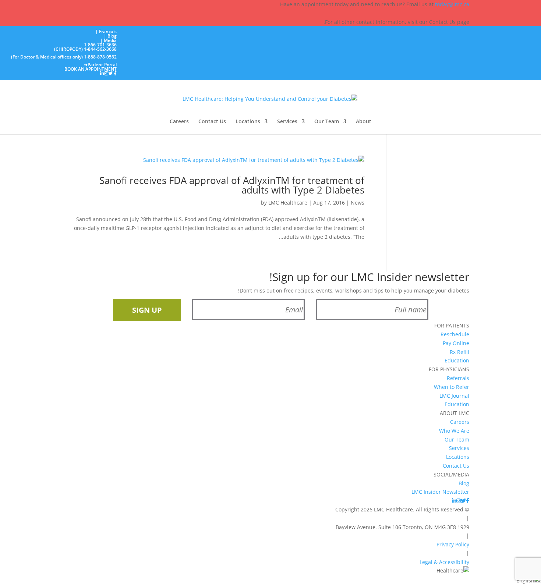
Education (457, 360)
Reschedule (455, 334)
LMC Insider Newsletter (440, 491)
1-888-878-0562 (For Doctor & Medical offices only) (64, 57)
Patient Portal (100, 64)
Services (287, 122)
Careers (179, 122)
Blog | (110, 36)
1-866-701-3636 (100, 45)
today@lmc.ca (452, 4)
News (357, 202)
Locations (248, 122)
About (363, 122)
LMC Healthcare (287, 202)
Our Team (326, 122)
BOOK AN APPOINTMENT (90, 69)
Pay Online (456, 343)
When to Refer (451, 386)
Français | (106, 31)
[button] (270, 580)
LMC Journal (454, 395)
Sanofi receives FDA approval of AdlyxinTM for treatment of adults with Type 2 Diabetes (231, 185)
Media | (108, 40)
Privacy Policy (452, 544)
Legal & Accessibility (444, 562)
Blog (464, 483)
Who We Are (454, 430)
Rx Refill (459, 351)
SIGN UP (147, 310)
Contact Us (212, 122)
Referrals (458, 378)
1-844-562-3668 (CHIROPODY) (85, 49)
